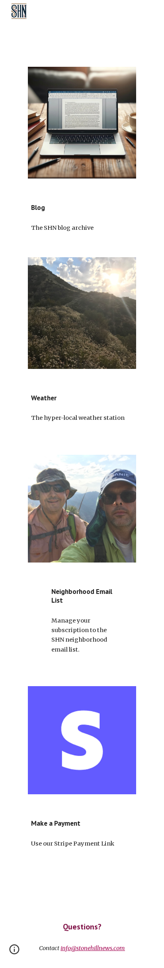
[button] (14, 952)
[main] (82, 207)
